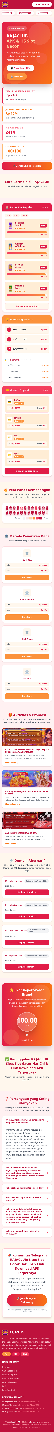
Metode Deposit (9, 1374)
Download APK (42, 4)
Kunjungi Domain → (27, 892)
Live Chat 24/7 (8, 1390)
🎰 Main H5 (17, 76)
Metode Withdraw (10, 1378)
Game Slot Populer (10, 1370)
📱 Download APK (20, 68)
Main (43, 225)
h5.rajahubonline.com (12, 1408)
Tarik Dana (27, 577)
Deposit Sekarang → (27, 470)
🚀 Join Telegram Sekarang (27, 1300)
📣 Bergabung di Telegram (27, 165)
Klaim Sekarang (12, 762)
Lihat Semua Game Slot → (27, 306)
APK (15, 1354)
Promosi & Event (9, 1382)
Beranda (6, 1367)
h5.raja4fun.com (9, 1405)
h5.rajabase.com (9, 1402)
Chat (25, 1354)
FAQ (4, 1386)
